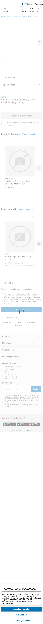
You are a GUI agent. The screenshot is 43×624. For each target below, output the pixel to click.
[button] (21, 620)
